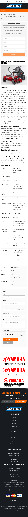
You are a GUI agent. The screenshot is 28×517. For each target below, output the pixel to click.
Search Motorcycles (14, 33)
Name (4, 294)
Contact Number (8, 307)
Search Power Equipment (14, 30)
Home (4, 14)
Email (4, 300)
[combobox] (14, 38)
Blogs (14, 423)
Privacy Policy (20, 508)
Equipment (11, 14)
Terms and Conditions (10, 508)
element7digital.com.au (17, 510)
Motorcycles (14, 444)
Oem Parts (14, 438)
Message (5, 320)
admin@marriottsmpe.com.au (14, 490)
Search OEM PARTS (14, 24)
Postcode (6, 313)
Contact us (14, 426)
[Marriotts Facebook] (12, 500)
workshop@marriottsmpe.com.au (14, 486)
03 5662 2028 (16, 476)
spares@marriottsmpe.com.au (14, 488)
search (14, 54)
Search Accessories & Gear (14, 27)
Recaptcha (6, 330)
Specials (14, 441)
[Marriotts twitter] (15, 500)
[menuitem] (14, 418)
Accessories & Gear (14, 435)
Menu (3, 10)
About (14, 420)
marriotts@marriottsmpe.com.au (14, 482)
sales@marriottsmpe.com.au (14, 484)
